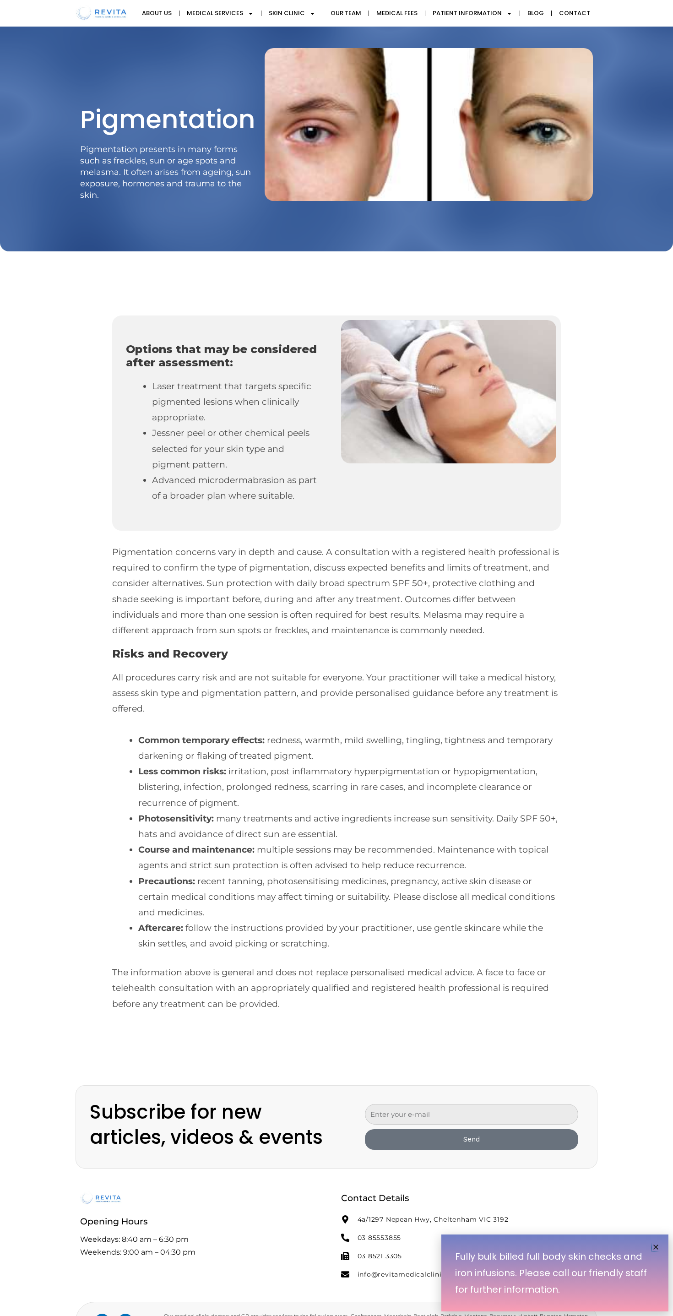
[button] (655, 1247)
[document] (336, 658)
